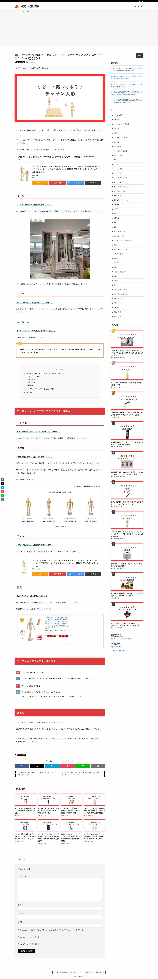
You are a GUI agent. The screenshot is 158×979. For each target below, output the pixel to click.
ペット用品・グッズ (120, 178)
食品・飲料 (117, 316)
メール (21, 913)
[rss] (139, 1)
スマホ (116, 160)
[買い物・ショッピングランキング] (117, 636)
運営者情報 (63, 972)
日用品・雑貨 (20, 62)
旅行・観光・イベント (121, 249)
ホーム (56, 972)
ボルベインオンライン (26, 479)
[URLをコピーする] (98, 766)
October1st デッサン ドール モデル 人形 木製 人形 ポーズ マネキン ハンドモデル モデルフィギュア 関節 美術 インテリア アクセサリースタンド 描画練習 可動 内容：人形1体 (66, 561)
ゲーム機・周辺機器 (120, 151)
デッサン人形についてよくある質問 (40, 389)
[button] (22, 766)
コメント (22, 876)
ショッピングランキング (119, 650)
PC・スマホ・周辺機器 (121, 124)
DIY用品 (116, 119)
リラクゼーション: (120, 191)
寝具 (115, 227)
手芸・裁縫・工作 (120, 231)
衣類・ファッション (120, 289)
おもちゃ (117, 128)
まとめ (29, 392)
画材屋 (32, 379)
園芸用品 (117, 218)
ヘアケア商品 (118, 169)
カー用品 (117, 142)
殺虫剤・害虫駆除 (120, 272)
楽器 (115, 267)
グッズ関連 (117, 146)
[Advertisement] (79, 29)
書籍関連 (117, 258)
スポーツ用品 (118, 155)
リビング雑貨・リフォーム (123, 186)
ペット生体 (117, 173)
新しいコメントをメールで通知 (28, 937)
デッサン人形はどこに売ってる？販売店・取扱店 (45, 374)
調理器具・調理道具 (120, 294)
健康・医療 (117, 196)
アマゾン (33, 382)
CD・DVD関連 (118, 115)
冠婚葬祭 (117, 204)
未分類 (116, 263)
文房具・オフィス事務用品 (123, 240)
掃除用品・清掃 (119, 236)
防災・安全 (117, 303)
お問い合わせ (100, 972)
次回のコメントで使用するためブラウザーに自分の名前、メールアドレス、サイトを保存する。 (52, 930)
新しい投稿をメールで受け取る (28, 944)
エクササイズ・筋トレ (121, 137)
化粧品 (116, 209)
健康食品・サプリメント (122, 200)
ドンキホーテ (34, 376)
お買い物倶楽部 (30, 6)
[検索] (142, 1)
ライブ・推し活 (119, 182)
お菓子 (116, 133)
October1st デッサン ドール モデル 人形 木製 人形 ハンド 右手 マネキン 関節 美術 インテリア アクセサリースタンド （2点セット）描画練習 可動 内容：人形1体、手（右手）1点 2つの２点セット (66, 169)
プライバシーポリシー (76, 972)
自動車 (116, 281)
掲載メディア (89, 972)
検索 (139, 55)
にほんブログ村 (116, 647)
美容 (115, 276)
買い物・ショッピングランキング (121, 639)
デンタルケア (118, 164)
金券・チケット (119, 298)
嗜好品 (116, 213)
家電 (115, 222)
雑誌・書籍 (117, 312)
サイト (20, 922)
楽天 (31, 385)
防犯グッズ (117, 307)
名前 (20, 905)
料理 (115, 245)
